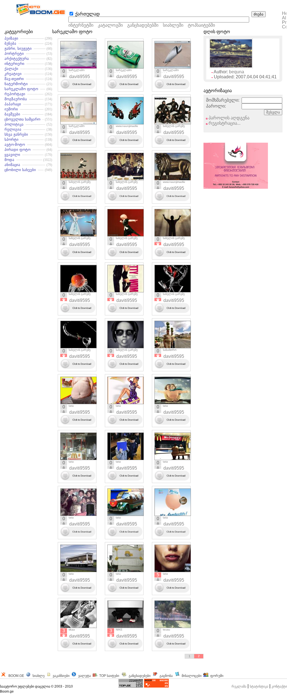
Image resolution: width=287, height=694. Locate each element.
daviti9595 (79, 76)
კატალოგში (111, 25)
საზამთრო (170, 349)
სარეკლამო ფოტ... (76, 72)
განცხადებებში (142, 25)
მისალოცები (192, 676)
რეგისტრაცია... (223, 123)
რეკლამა (239, 686)
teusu (166, 629)
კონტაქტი (279, 686)
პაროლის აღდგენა (228, 117)
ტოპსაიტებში (201, 25)
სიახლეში (173, 25)
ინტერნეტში (80, 25)
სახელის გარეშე (174, 126)
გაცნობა (166, 676)
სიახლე (39, 676)
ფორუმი (216, 676)
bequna (236, 71)
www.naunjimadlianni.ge (131, 126)
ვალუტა (84, 676)
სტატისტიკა (259, 686)
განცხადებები (140, 676)
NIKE (119, 629)
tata (71, 405)
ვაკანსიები (61, 676)
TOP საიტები (109, 676)
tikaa (72, 629)
